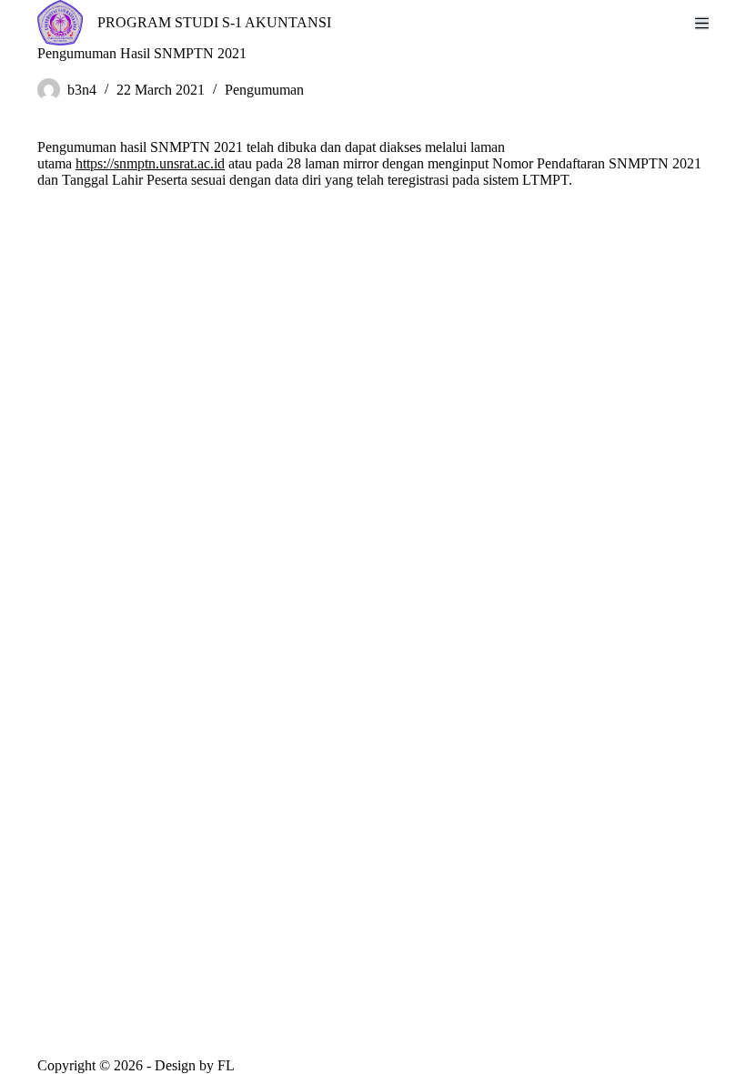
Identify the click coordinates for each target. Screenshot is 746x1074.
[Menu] (702, 23)
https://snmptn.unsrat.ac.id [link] (150, 163)
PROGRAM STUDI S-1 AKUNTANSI (214, 22)
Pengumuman (264, 89)
